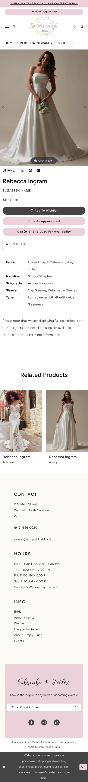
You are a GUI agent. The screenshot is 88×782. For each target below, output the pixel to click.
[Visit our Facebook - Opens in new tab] (31, 722)
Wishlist (20, 623)
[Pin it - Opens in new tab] (30, 171)
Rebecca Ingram (34, 43)
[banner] (44, 26)
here (44, 778)
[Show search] (81, 26)
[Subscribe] (74, 707)
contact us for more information (36, 335)
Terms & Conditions (44, 742)
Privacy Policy (20, 742)
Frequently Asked (27, 629)
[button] (7, 26)
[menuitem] (7, 26)
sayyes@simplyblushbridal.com (36, 539)
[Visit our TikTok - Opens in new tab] (57, 722)
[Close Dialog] (4, 767)
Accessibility (68, 742)
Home (9, 43)
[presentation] (21, 421)
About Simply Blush (28, 635)
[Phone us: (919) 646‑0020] (14, 26)
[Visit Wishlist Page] (74, 26)
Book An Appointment (44, 221)
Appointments (24, 617)
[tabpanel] (44, 108)
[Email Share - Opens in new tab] (38, 170)
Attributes (15, 244)
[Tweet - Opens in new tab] (22, 171)
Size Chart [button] (11, 200)
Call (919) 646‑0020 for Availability (44, 231)
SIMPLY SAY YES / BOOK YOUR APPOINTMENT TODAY (44, 4)
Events (19, 641)
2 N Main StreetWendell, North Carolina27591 (31, 510)
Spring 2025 (65, 43)
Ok (83, 767)
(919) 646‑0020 (25, 527)
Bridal (18, 611)
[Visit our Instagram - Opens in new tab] (44, 722)
